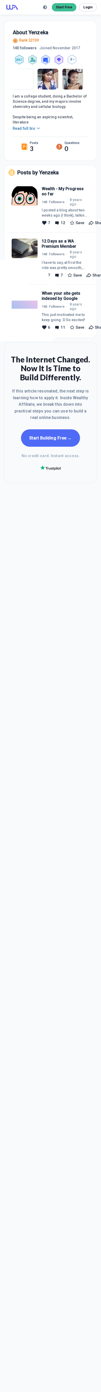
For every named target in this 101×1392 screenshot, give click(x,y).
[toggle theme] (45, 7)
